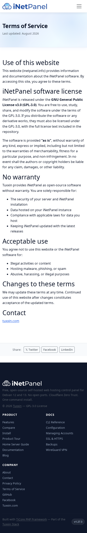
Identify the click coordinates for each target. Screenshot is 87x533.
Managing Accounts (59, 433)
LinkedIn (67, 350)
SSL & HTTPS (54, 439)
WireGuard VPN (56, 450)
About (6, 472)
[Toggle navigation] (79, 6)
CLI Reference (55, 422)
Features (8, 422)
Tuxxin (17, 406)
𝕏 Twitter (31, 350)
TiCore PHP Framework (31, 519)
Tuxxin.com (10, 505)
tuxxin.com (10, 321)
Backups (51, 444)
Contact (7, 478)
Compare (8, 428)
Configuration (55, 428)
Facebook (49, 350)
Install (6, 433)
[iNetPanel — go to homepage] (24, 6)
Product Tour (11, 439)
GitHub (7, 494)
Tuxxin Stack (10, 524)
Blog (5, 455)
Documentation (13, 450)
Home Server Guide (15, 444)
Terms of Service (13, 489)
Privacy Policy (11, 483)
